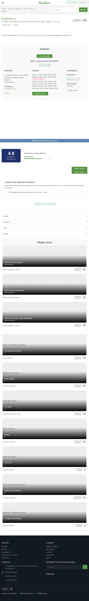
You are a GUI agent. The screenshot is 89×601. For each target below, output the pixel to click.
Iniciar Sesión (72, 2)
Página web (72, 90)
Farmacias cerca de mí (9, 555)
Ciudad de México (52, 546)
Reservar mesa (40, 93)
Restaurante (6, 25)
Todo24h (5, 546)
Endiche (8, 18)
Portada (4, 8)
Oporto (48, 557)
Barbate (30, 8)
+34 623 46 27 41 (10, 89)
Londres (49, 552)
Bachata (4, 549)
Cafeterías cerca (11, 576)
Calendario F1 (6, 552)
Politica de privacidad (26, 593)
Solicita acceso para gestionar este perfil (30, 35)
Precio (48, 65)
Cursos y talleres (11, 580)
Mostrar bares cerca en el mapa (45, 141)
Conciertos (5, 557)
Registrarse (84, 2)
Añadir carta (7, 93)
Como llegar (56, 22)
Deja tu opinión (44, 56)
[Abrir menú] (2, 2)
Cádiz (24, 8)
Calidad (42, 65)
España (10, 8)
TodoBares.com (58, 185)
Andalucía (18, 8)
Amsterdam (50, 549)
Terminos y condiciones (9, 593)
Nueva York (50, 555)
